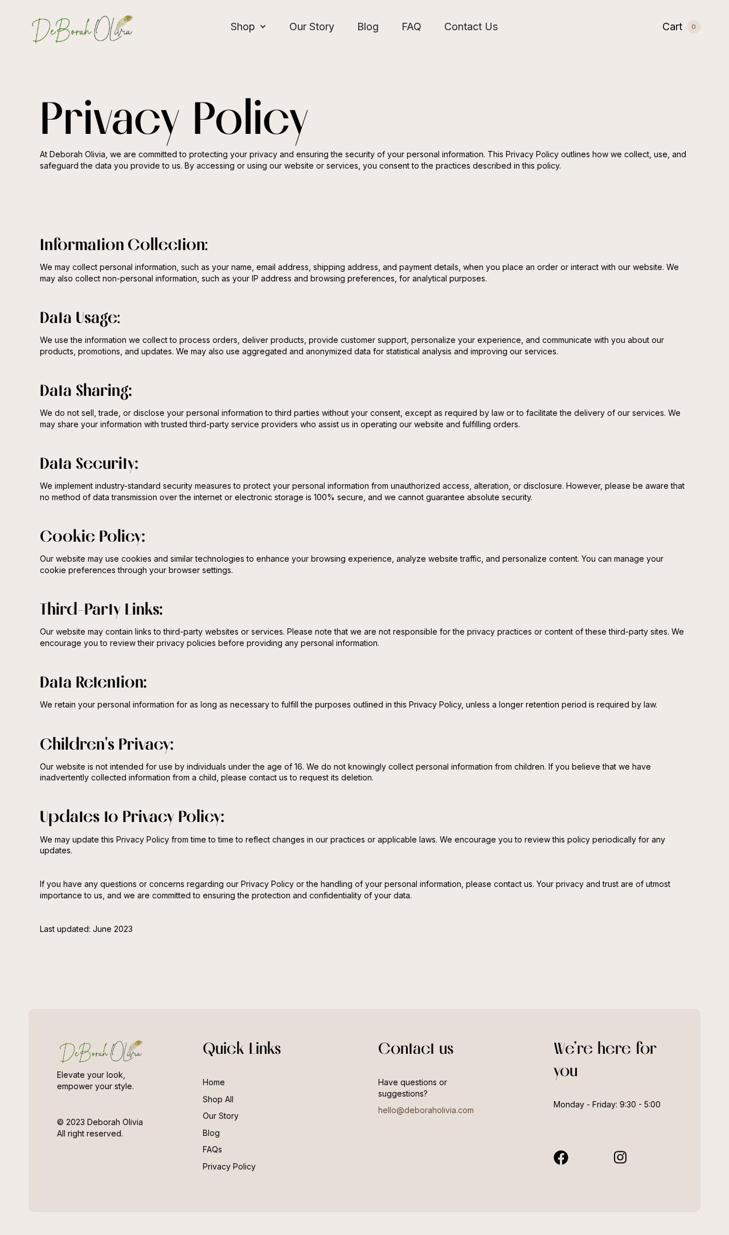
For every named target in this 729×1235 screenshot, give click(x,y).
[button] (248, 27)
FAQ (411, 26)
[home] (82, 26)
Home (214, 1082)
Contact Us (471, 26)
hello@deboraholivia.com (426, 1110)
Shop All (218, 1099)
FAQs (212, 1149)
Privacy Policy (229, 1166)
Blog (368, 26)
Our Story (311, 26)
